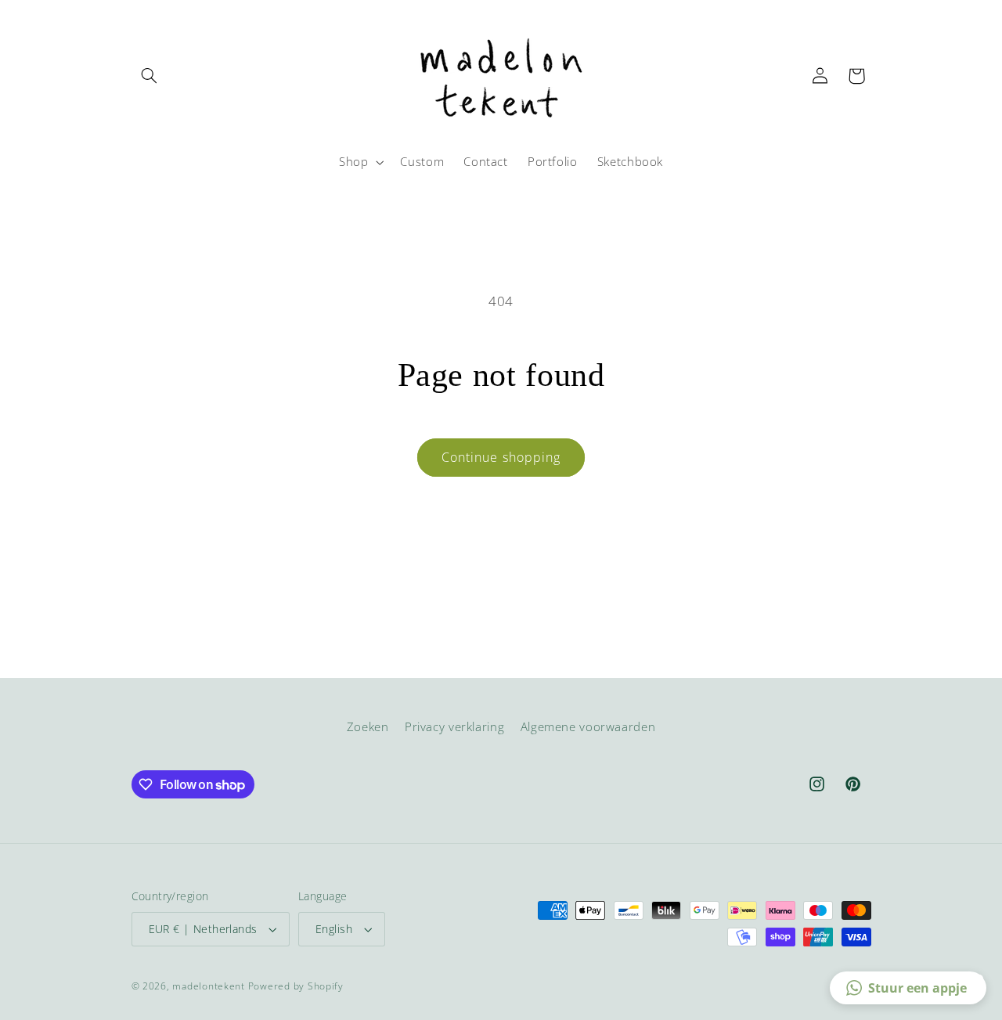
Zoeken (368, 726)
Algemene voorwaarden (588, 726)
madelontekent (208, 986)
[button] (150, 76)
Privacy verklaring (454, 726)
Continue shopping (501, 457)
